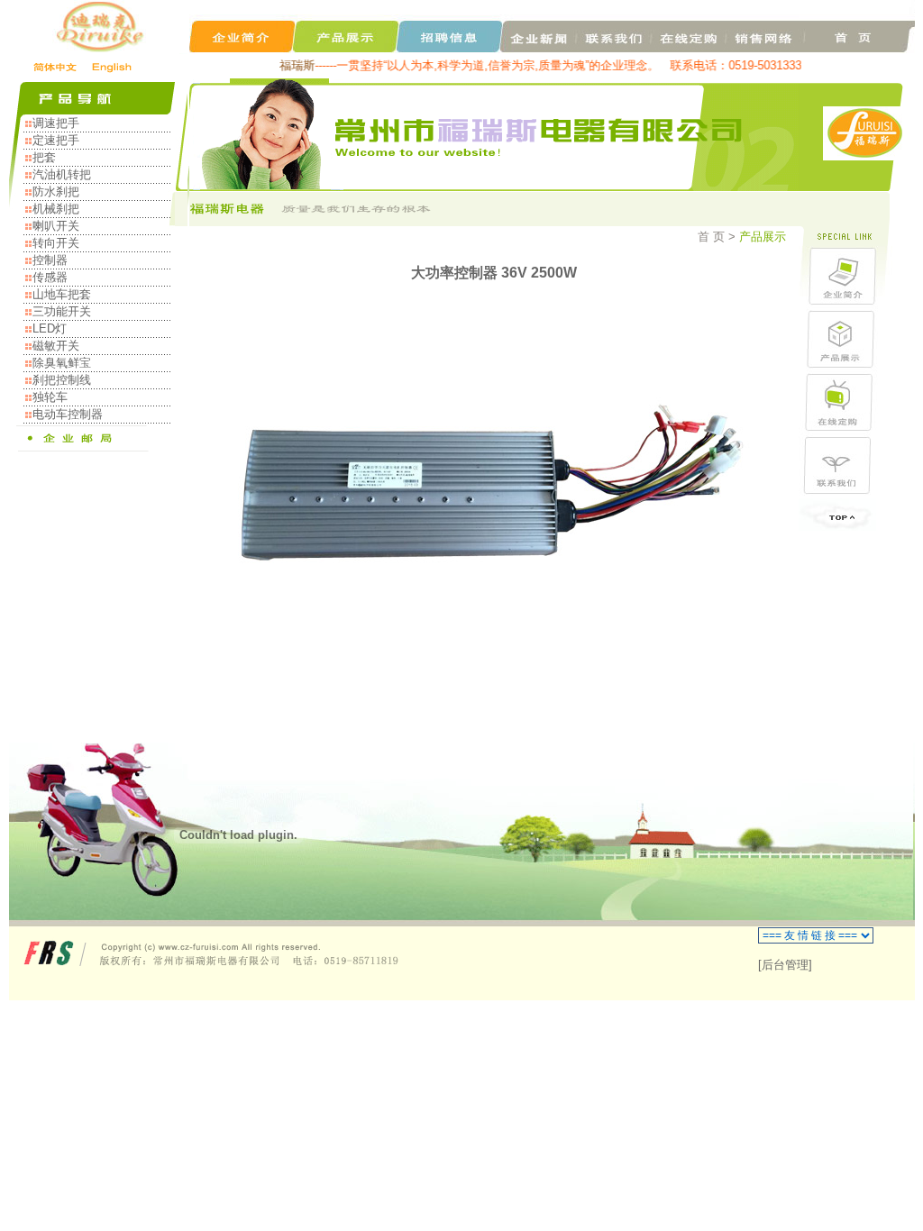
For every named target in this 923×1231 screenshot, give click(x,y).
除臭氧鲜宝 (61, 362)
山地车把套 (61, 294)
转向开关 (55, 243)
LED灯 (49, 328)
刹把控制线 (61, 380)
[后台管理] (785, 964)
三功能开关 (61, 311)
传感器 (50, 277)
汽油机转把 (61, 174)
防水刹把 (55, 191)
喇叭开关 (55, 226)
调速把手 (55, 123)
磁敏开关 (55, 345)
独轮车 (50, 397)
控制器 (50, 260)
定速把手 (55, 140)
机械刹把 (55, 208)
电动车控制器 (67, 414)
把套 (44, 157)
